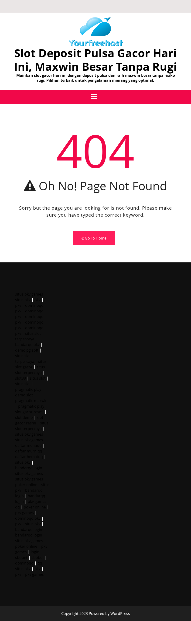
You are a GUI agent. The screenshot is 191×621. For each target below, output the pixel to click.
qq (40, 563)
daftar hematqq (29, 456)
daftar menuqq (28, 445)
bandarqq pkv (27, 344)
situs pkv (23, 299)
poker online (26, 484)
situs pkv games (29, 294)
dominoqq (24, 563)
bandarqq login (28, 467)
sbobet (37, 557)
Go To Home (95, 238)
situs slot (38, 378)
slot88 (20, 378)
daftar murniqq (28, 451)
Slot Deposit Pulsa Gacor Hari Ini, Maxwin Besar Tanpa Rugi (95, 59)
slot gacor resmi (29, 411)
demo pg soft (26, 350)
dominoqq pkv (28, 518)
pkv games (24, 512)
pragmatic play (28, 389)
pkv (37, 299)
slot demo (24, 417)
